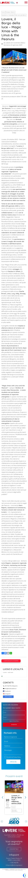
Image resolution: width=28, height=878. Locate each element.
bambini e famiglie (8, 15)
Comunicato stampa (11, 661)
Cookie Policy (23, 869)
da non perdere (21, 15)
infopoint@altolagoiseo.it (14, 865)
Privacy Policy (17, 757)
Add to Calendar (8, 696)
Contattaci (14, 849)
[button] (25, 797)
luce (3, 12)
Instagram (8, 693)
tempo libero (10, 12)
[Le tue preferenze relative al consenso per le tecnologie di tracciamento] (25, 875)
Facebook (8, 691)
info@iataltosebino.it (10, 688)
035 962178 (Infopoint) (11, 686)
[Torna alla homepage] (8, 3)
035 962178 (14, 862)
